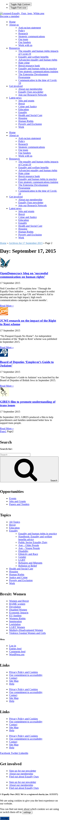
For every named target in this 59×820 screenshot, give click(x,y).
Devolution (15, 606)
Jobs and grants (26, 100)
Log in (12, 645)
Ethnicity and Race (28, 554)
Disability (23, 551)
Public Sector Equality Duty (32, 542)
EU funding (15, 615)
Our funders (24, 42)
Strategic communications (31, 36)
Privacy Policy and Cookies (23, 672)
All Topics (14, 522)
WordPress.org (16, 654)
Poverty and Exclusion (30, 124)
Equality (22, 112)
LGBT (21, 560)
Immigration (15, 621)
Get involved (16, 86)
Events (12, 498)
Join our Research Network (32, 94)
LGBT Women (17, 627)
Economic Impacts (18, 612)
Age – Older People (28, 545)
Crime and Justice (27, 106)
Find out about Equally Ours (24, 776)
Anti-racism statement (29, 27)
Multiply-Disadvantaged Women (26, 630)
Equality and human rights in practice (37, 68)
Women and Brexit (19, 601)
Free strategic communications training (38, 71)
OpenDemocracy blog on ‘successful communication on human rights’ (24, 275)
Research (23, 33)
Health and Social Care (30, 115)
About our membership (30, 89)
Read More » (7, 305)
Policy (21, 30)
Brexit (21, 103)
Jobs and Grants (17, 501)
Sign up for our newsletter (22, 770)
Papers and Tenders (19, 504)
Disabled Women (18, 609)
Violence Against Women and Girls (27, 633)
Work (21, 127)
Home (12, 21)
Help (11, 683)
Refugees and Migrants (30, 562)
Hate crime (24, 62)
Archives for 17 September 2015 (26, 243)
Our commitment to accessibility (25, 675)
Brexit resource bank (29, 65)
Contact (13, 678)
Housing (22, 118)
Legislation (15, 624)
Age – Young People (29, 548)
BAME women (17, 603)
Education (23, 109)
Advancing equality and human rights (37, 59)
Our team (23, 39)
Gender (22, 557)
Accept (4, 818)
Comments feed (17, 651)
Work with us (25, 45)
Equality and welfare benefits (33, 56)
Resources (14, 48)
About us (14, 24)
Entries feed (15, 648)
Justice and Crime (18, 577)
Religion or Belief (27, 565)
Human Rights (25, 121)
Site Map (14, 681)
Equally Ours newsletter (30, 92)
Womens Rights (17, 618)
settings (27, 812)
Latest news (15, 97)
